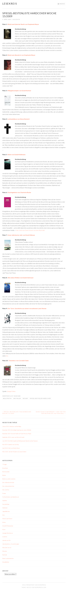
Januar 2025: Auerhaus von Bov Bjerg (11, 426)
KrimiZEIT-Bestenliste (7, 526)
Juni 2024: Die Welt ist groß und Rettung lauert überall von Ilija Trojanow (20, 441)
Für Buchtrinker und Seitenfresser (10, 497)
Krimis (4, 522)
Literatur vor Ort (6, 540)
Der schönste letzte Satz (8, 486)
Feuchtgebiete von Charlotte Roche (19, 192)
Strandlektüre (5, 562)
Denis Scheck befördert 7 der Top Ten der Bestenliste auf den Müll (51, 412)
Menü (62, 4)
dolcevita (16, 19)
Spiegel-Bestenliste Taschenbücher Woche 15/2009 (16, 412)
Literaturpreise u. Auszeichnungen (10, 544)
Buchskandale (5, 471)
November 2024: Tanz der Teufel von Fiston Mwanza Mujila (16, 433)
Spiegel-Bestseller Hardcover (40, 398)
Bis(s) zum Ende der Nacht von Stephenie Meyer (23, 24)
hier (7, 356)
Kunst (3, 529)
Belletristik (7, 398)
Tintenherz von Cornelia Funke (18, 360)
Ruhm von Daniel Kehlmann (16, 154)
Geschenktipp (5, 504)
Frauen (4, 493)
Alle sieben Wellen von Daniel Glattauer (21, 277)
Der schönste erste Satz (8, 482)
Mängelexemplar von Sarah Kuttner (19, 90)
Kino (3, 515)
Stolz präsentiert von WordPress (34, 585)
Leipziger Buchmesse (7, 533)
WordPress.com (40, 587)
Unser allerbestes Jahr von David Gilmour (21, 235)
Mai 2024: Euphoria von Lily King (10, 444)
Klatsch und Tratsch (7, 518)
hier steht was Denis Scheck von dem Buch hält (30, 230)
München (4, 551)
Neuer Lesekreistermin (8, 558)
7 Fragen (4, 464)
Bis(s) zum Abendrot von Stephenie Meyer (21, 55)
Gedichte (4, 500)
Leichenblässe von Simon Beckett (19, 119)
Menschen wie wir (6, 547)
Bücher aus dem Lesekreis (8, 479)
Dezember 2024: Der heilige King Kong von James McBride (16, 430)
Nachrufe (4, 555)
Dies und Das (5, 489)
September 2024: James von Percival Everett (13, 437)
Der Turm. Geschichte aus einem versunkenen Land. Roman (27, 308)
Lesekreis (9, 3)
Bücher (17, 396)
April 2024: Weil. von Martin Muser (11, 448)
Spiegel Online (11, 391)
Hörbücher (5, 508)
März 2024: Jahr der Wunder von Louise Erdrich (14, 451)
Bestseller (17, 398)
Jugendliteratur (6, 511)
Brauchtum (5, 468)
